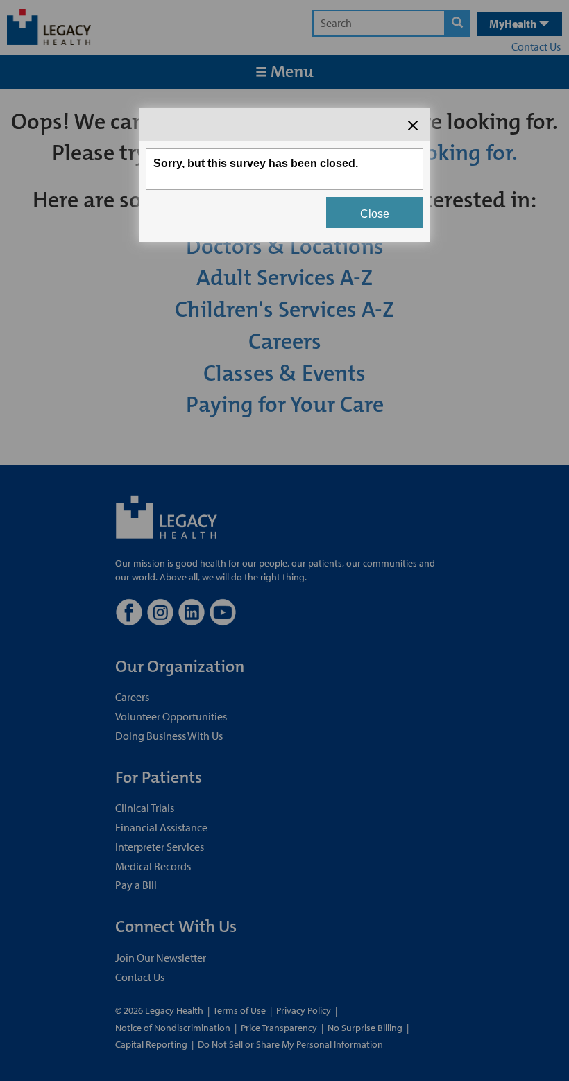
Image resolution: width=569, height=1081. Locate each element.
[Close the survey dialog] (413, 125)
